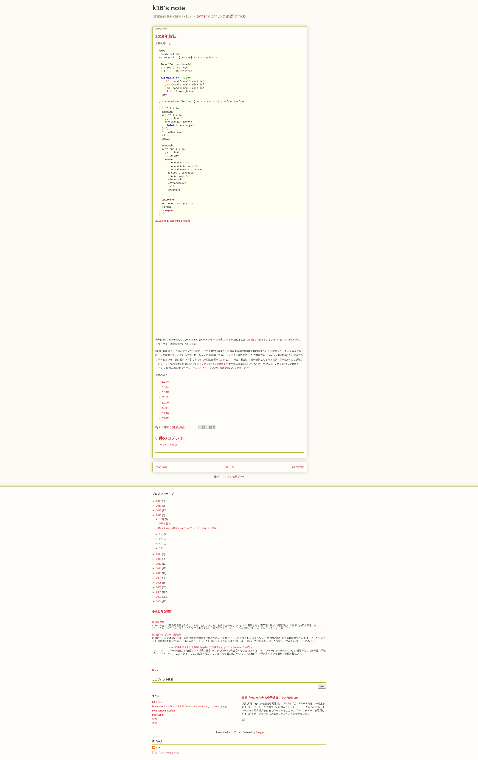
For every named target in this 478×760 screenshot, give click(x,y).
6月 (161, 538)
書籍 (154, 723)
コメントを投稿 (168, 445)
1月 (161, 548)
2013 (159, 559)
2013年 (165, 392)
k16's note (168, 8)
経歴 (230, 16)
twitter (202, 16)
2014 (159, 554)
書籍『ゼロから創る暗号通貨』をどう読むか (270, 697)
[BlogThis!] (203, 427)
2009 (159, 578)
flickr (242, 16)
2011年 (165, 402)
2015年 (165, 381)
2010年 (165, 407)
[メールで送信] (200, 427)
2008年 (165, 418)
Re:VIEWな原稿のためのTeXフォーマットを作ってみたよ (189, 528)
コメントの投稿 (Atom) (232, 476)
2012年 (165, 397)
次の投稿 (161, 467)
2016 (159, 510)
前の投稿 (298, 467)
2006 (159, 592)
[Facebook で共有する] (210, 427)
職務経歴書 (158, 622)
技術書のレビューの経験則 (166, 634)
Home (155, 670)
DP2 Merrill (158, 702)
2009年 (165, 413)
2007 (159, 587)
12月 (162, 519)
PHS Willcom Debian (163, 710)
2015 (159, 515)
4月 (161, 543)
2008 (159, 582)
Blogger (260, 732)
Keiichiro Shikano (180, 220)
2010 (159, 573)
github (217, 16)
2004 (159, 601)
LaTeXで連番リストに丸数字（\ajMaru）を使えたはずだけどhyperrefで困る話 (209, 647)
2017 (159, 505)
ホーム (229, 467)
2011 (159, 568)
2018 (159, 501)
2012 (159, 563)
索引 (154, 718)
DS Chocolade (291, 339)
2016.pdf (160, 220)
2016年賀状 (164, 523)
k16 (158, 747)
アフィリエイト (191, 368)
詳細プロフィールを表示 (165, 752)
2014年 (165, 387)
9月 (161, 534)
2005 (159, 596)
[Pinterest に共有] (214, 427)
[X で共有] (207, 427)
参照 (250, 339)
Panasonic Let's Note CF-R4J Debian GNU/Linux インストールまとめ (189, 706)
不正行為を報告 (162, 611)
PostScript (158, 714)
